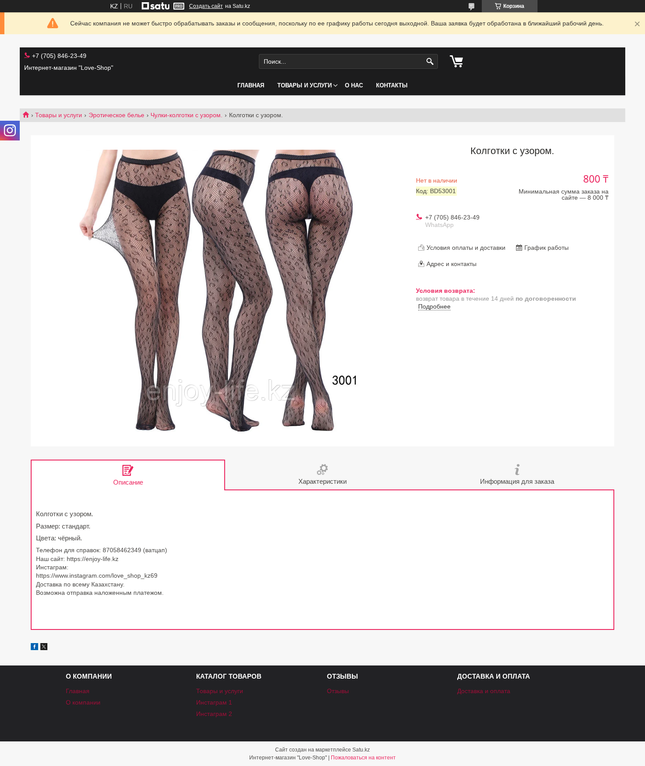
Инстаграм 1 (214, 702)
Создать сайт (206, 6)
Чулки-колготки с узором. (186, 115)
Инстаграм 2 (214, 713)
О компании (83, 702)
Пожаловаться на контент (363, 758)
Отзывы (338, 690)
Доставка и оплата (483, 690)
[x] (43, 647)
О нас (354, 85)
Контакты (392, 85)
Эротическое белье (116, 115)
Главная (250, 85)
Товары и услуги (304, 85)
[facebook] (34, 647)
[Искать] (430, 61)
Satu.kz (361, 750)
